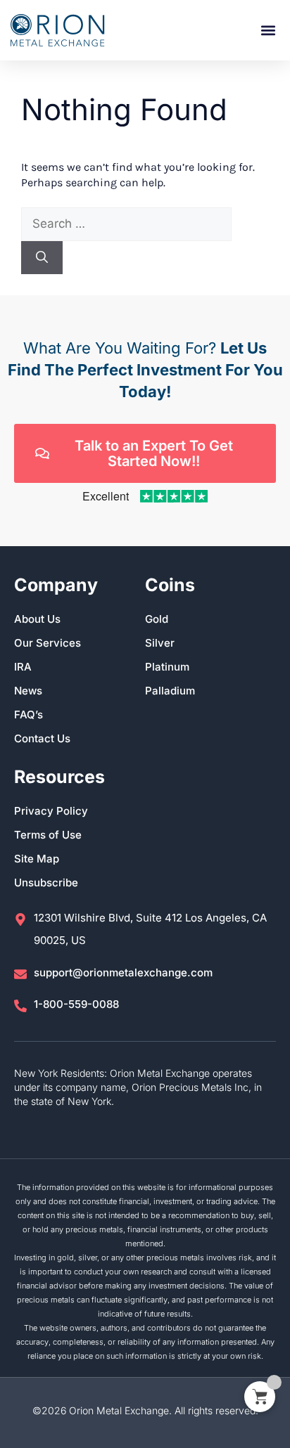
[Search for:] (126, 224)
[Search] (42, 258)
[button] (267, 30)
